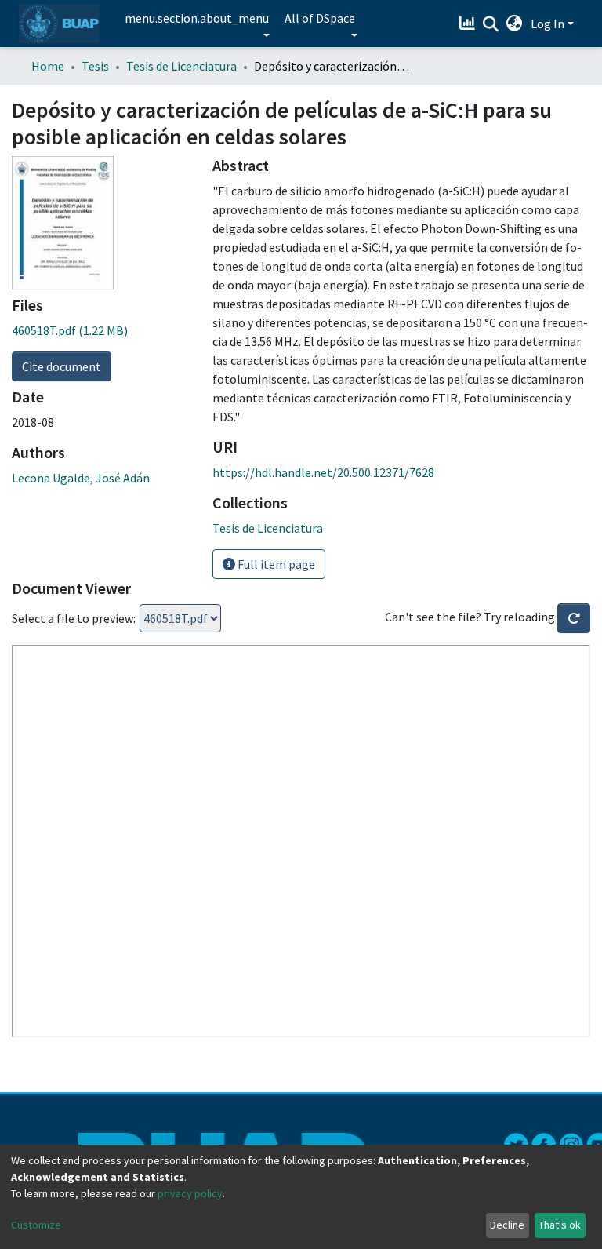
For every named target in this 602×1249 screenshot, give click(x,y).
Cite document (61, 366)
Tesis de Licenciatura (181, 66)
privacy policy (190, 1193)
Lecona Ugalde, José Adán (81, 478)
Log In (547, 23)
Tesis (95, 66)
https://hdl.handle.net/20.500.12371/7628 (323, 472)
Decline (507, 1225)
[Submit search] (491, 24)
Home (47, 66)
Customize (36, 1225)
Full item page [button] (275, 564)
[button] (515, 23)
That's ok (560, 1225)
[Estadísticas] (469, 23)
